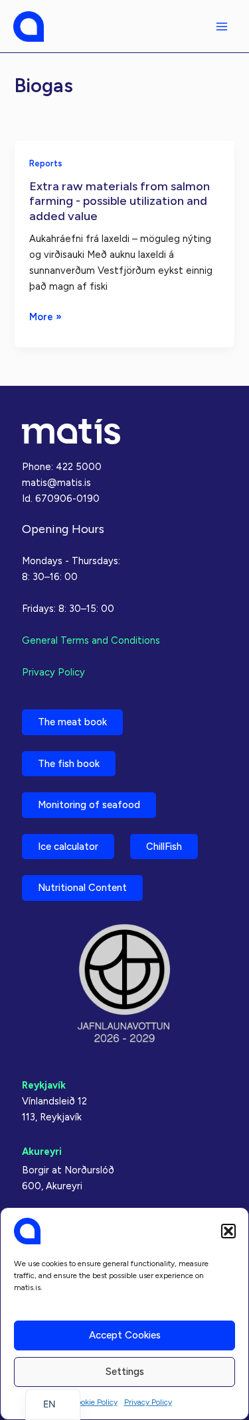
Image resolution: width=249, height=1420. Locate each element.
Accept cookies (125, 1335)
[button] (228, 1231)
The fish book (69, 764)
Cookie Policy (94, 1402)
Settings (125, 1372)
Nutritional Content (82, 888)
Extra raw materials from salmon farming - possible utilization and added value (119, 201)
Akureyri (42, 1151)
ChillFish (164, 847)
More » (45, 317)
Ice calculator (68, 847)
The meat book (72, 722)
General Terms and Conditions (91, 640)
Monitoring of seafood (89, 805)
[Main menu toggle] (222, 26)
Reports (45, 163)
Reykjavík (44, 1085)
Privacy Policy (148, 1402)
